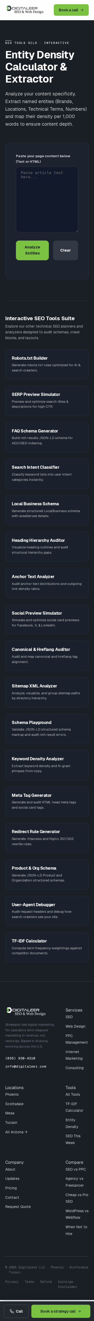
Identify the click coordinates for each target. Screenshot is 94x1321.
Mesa (9, 1113)
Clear (65, 250)
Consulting (75, 1068)
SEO (69, 1017)
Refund (46, 1282)
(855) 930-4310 (20, 1058)
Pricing (11, 1188)
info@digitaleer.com (25, 1066)
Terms (29, 1282)
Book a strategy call (58, 1311)
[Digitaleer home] (28, 10)
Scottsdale (14, 1104)
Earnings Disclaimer (67, 1284)
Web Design (75, 1026)
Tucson (11, 1122)
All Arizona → (16, 1132)
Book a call (68, 10)
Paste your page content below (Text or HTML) (43, 159)
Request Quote (18, 1207)
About (10, 1169)
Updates (12, 1178)
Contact (12, 1197)
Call (19, 1311)
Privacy (12, 1282)
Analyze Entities (32, 250)
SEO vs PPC (76, 1169)
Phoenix (12, 1094)
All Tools (73, 1094)
